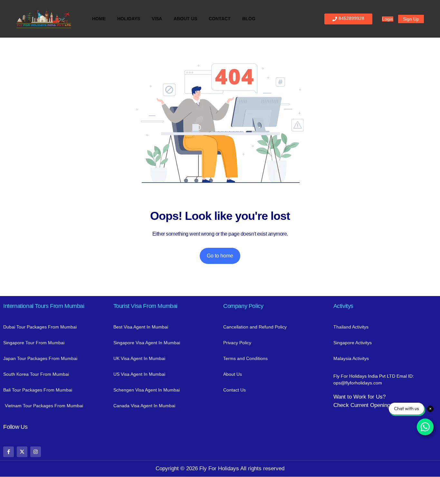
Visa (157, 18)
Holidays (128, 18)
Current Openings (371, 405)
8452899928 (351, 18)
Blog (248, 18)
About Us (185, 18)
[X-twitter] (22, 451)
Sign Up (411, 19)
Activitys (343, 306)
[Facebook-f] (8, 451)
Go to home (220, 255)
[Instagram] (35, 451)
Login (387, 19)
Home (99, 18)
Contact (220, 18)
